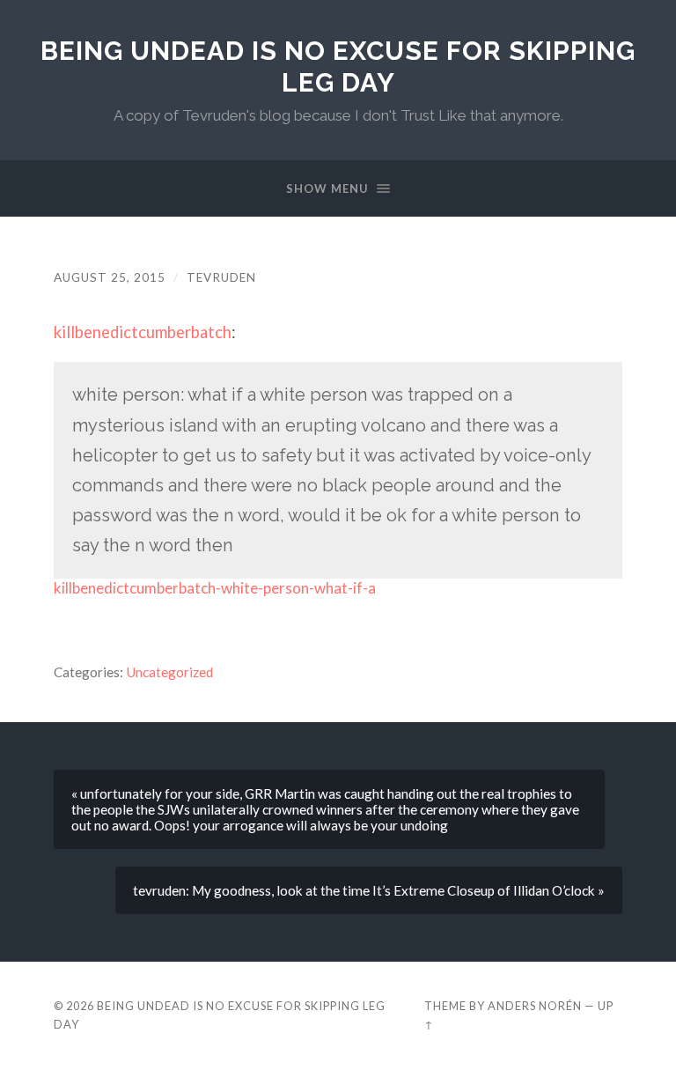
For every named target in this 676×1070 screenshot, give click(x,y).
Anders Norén (535, 1006)
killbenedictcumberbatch (142, 332)
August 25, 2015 (109, 277)
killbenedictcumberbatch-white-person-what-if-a (215, 588)
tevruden (221, 277)
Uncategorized (169, 672)
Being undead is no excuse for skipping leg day (338, 66)
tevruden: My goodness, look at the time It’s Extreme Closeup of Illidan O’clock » (369, 890)
